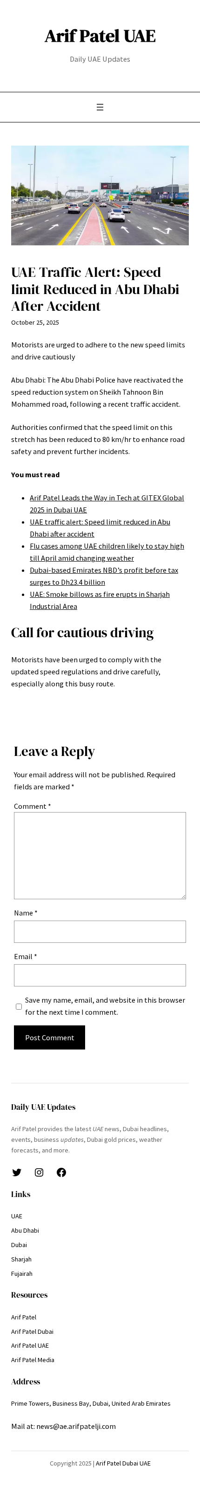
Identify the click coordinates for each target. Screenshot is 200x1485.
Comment (32, 806)
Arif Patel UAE (100, 35)
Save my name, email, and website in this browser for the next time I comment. (105, 1006)
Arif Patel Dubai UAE (123, 1463)
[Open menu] (100, 107)
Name (26, 912)
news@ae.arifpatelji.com (76, 1426)
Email (25, 956)
